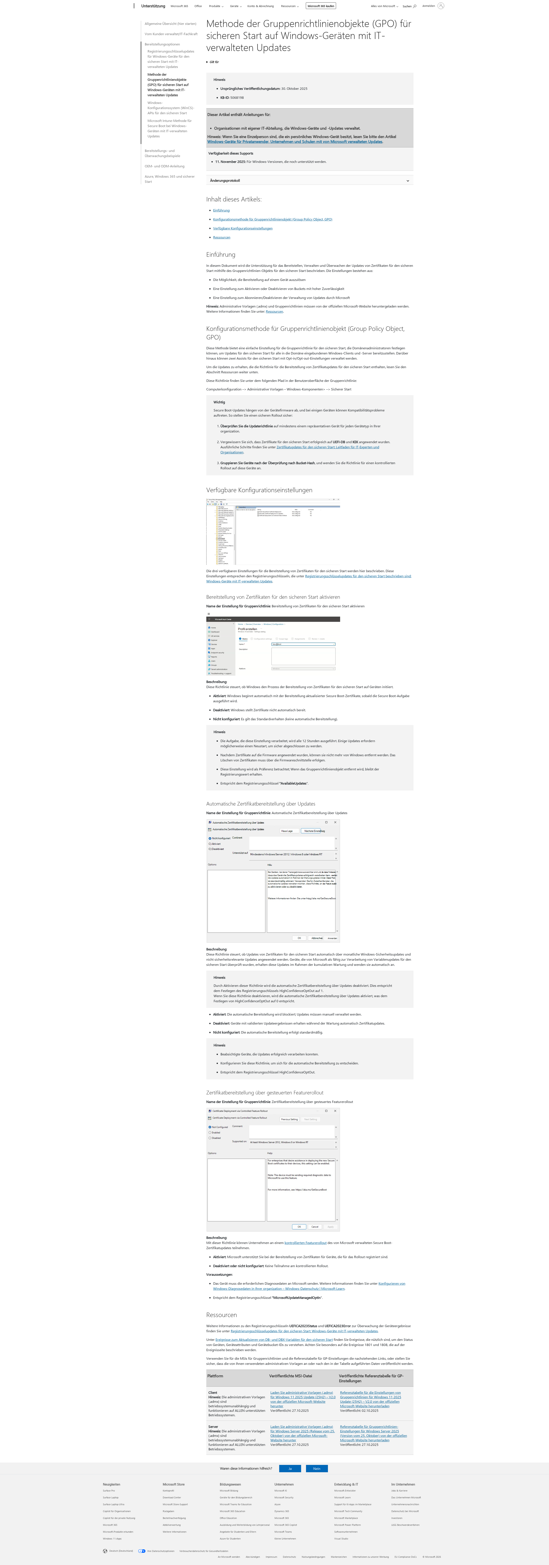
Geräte (234, 6)
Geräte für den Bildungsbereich (236, 1497)
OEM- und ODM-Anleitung (164, 166)
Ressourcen (288, 6)
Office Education (228, 1518)
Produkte (214, 6)
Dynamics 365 (281, 1511)
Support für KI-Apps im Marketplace (352, 1504)
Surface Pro (109, 1490)
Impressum (271, 1556)
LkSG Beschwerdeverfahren (405, 1524)
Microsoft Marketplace (346, 1518)
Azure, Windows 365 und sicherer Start (170, 179)
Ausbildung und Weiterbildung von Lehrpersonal (245, 1524)
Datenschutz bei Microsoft (405, 1511)
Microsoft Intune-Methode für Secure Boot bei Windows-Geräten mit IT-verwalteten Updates (170, 128)
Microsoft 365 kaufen (321, 6)
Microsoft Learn (342, 1497)
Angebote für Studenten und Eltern (238, 1531)
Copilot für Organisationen (117, 1511)
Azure (277, 1504)
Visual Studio (341, 1538)
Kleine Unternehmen (285, 1538)
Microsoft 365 (179, 6)
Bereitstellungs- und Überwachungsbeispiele (162, 153)
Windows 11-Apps (112, 1538)
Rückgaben (168, 1511)
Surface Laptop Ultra (113, 1504)
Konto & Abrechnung (260, 6)
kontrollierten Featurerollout (306, 1242)
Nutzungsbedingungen (313, 1556)
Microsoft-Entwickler (345, 1490)
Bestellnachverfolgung (174, 1518)
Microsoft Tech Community (348, 1511)
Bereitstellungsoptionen (162, 44)
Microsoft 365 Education (232, 1511)
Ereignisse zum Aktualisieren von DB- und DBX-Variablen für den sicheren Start (274, 1339)
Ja (290, 1468)
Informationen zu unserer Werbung (371, 1556)
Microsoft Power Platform (347, 1524)
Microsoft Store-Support (175, 1504)
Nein (316, 1468)
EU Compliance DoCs (406, 1556)
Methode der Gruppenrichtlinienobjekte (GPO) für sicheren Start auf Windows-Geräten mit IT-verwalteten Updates (168, 84)
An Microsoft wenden (229, 1556)
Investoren (396, 1518)
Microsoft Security (283, 1497)
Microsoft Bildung (229, 1490)
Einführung (221, 210)
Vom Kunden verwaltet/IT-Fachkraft (171, 34)
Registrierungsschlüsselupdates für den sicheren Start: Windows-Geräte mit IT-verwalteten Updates (304, 1331)
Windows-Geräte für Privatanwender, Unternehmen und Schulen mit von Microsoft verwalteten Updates (294, 141)
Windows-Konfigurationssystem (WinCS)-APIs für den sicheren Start (171, 107)
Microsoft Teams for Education (236, 1504)
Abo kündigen (253, 1556)
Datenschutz (289, 1556)
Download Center (172, 1497)
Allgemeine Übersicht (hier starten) (170, 23)
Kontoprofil (168, 1490)
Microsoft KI (280, 1490)
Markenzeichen (339, 1556)
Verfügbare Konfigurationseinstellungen (243, 228)
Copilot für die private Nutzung (119, 1518)
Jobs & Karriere (399, 1490)
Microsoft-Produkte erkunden (118, 1531)
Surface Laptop (110, 1497)
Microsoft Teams (283, 1531)
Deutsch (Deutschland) (121, 1550)
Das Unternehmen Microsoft (406, 1497)
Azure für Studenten (230, 1538)
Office (198, 6)
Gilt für (214, 62)
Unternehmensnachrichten (405, 1504)
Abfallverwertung (172, 1524)
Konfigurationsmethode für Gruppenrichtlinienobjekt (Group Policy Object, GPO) (272, 219)
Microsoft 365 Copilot (285, 1524)
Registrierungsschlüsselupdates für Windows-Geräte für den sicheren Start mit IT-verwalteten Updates (171, 59)
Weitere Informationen (174, 1531)
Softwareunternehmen (345, 1531)
